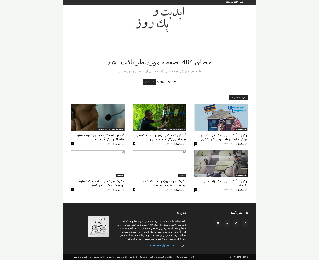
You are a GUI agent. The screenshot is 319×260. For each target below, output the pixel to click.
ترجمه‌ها (143, 257)
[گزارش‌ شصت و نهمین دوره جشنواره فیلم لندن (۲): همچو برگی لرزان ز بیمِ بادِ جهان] (159, 117)
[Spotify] (218, 223)
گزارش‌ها (133, 257)
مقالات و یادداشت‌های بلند (161, 257)
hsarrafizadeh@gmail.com (161, 245)
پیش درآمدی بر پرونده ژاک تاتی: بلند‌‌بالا (225, 183)
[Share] (236, 223)
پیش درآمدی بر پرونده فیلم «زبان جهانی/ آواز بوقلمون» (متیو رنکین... (223, 137)
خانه (192, 257)
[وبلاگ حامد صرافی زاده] (159, 19)
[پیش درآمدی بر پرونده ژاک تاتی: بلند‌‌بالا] (221, 163)
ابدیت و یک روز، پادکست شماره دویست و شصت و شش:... (102, 183)
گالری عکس (99, 257)
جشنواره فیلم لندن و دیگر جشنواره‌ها (172, 129)
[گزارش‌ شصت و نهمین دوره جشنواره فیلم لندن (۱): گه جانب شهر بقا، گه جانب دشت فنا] (98, 117)
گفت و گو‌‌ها (122, 257)
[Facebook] (245, 223)
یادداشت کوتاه (241, 129)
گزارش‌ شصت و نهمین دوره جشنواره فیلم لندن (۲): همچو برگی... (160, 137)
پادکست (182, 175)
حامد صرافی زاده (242, 144)
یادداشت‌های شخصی (82, 257)
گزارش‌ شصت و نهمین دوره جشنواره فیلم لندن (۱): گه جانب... (99, 137)
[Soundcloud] (227, 223)
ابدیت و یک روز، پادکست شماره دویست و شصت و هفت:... (163, 183)
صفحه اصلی (149, 81)
